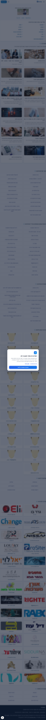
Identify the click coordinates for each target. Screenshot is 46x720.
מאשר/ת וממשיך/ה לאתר (23, 367)
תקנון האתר (27, 363)
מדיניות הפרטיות (33, 363)
